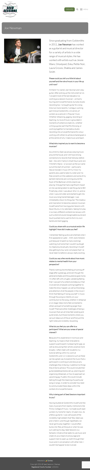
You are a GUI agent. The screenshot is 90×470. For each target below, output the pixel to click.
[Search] (77, 9)
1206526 (55, 467)
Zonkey (50, 461)
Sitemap (57, 464)
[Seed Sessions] (11, 9)
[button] (84, 9)
